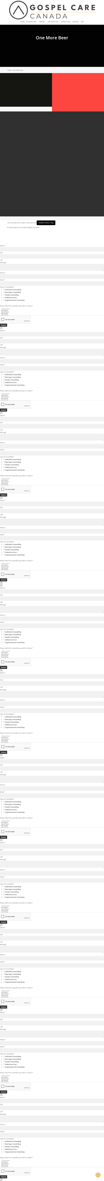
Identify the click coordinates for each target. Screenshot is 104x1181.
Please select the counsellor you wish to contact (16, 306)
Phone (2, 273)
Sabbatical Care (11, 297)
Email (2, 280)
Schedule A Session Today (46, 223)
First (1, 253)
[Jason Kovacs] (52, 312)
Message (3, 262)
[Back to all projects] (8, 38)
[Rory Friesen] (52, 315)
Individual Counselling (13, 290)
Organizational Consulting (14, 300)
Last (1, 260)
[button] (52, 243)
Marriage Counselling (13, 292)
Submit (3, 325)
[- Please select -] (52, 309)
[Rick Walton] (52, 310)
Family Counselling (12, 295)
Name (2, 246)
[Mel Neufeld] (52, 313)
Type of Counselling (7, 287)
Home (9, 70)
